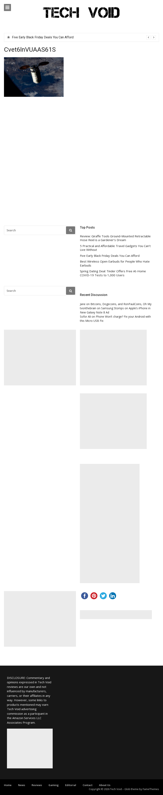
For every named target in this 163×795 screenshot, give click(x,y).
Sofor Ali (85, 316)
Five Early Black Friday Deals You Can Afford (110, 256)
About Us (104, 785)
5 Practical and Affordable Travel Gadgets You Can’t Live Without (115, 248)
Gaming (54, 785)
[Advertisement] (40, 357)
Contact (87, 785)
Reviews (37, 785)
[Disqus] (81, 162)
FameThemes (151, 789)
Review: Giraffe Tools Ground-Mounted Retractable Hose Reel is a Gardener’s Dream (115, 238)
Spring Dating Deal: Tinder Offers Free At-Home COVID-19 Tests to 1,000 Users (113, 273)
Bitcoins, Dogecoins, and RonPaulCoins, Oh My (120, 304)
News (21, 785)
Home (8, 785)
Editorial (70, 785)
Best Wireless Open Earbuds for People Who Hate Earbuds (53, 37)
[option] (84, 37)
